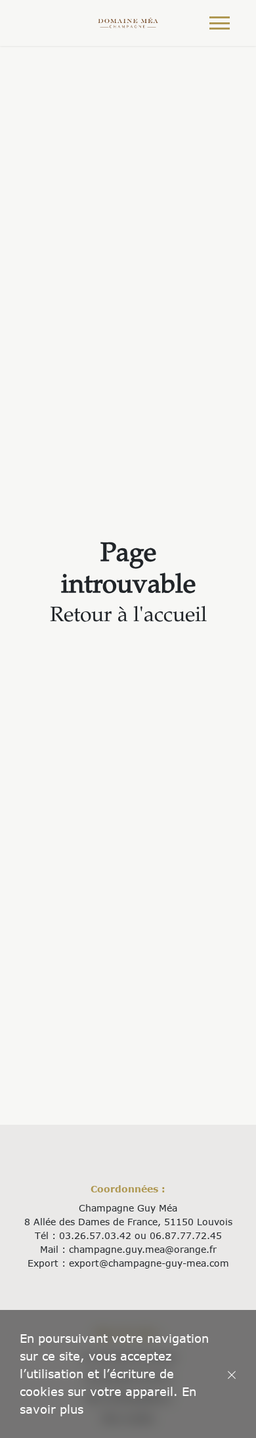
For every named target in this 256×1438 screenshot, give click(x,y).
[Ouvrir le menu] (219, 23)
